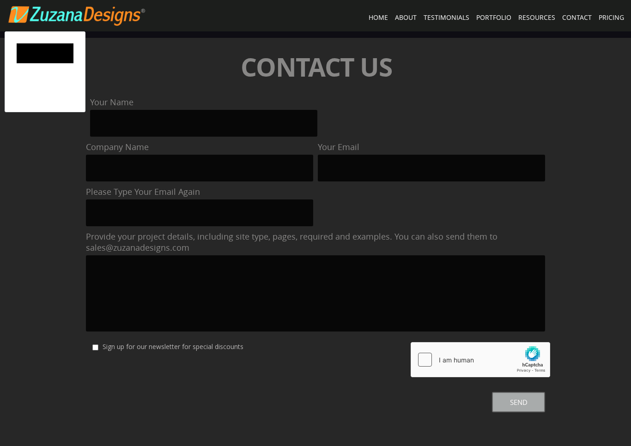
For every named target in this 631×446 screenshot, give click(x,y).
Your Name (111, 102)
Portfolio (493, 17)
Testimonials (446, 17)
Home (378, 17)
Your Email (338, 146)
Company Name (117, 146)
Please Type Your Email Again (143, 191)
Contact (577, 17)
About (406, 17)
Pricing (611, 17)
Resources (536, 17)
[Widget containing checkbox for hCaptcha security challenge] (480, 359)
